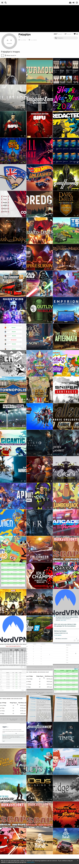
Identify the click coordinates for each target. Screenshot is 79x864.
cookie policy (30, 862)
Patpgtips (25, 34)
